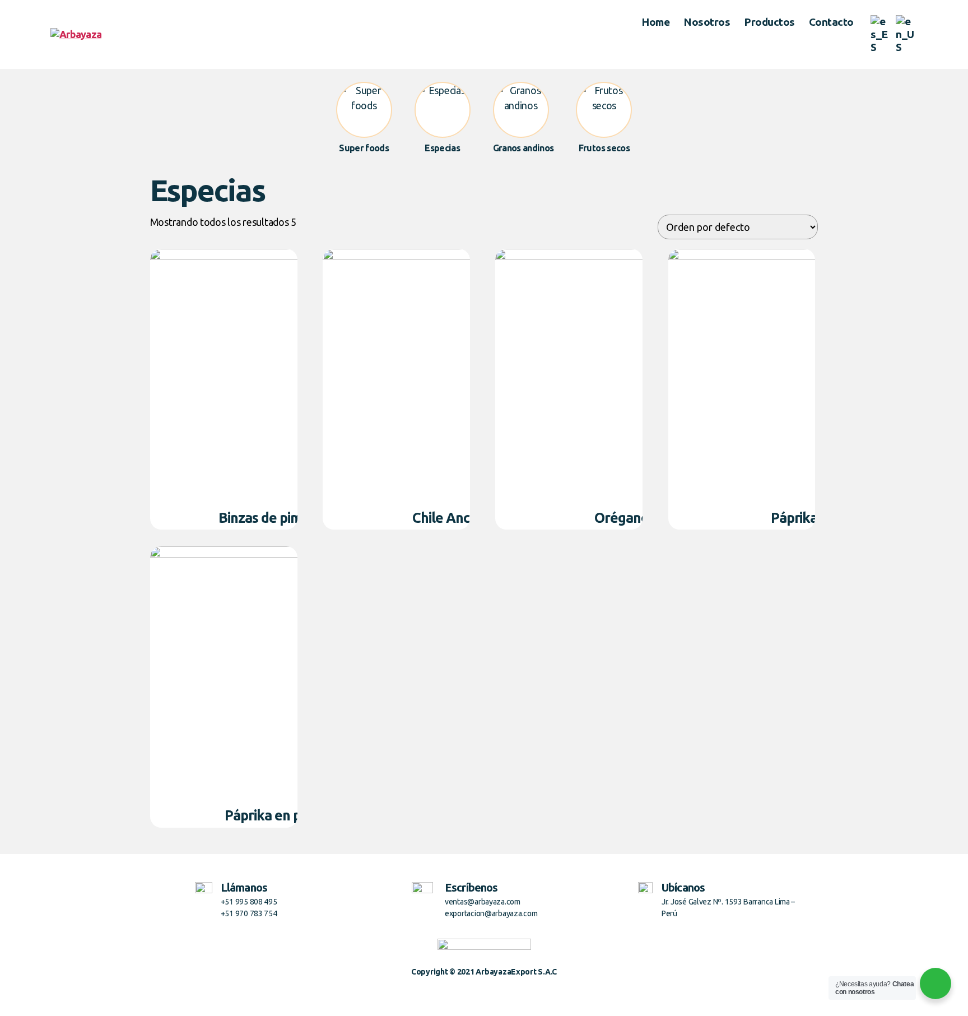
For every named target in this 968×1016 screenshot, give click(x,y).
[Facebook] (473, 993)
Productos (769, 22)
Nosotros (706, 22)
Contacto (831, 22)
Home (655, 22)
